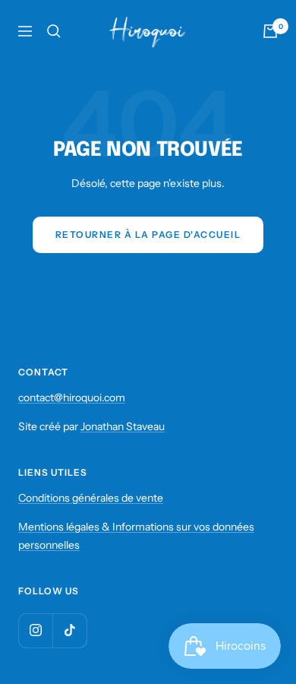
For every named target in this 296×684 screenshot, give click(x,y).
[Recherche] (54, 31)
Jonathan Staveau (122, 426)
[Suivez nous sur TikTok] (69, 630)
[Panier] (270, 31)
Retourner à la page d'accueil (148, 234)
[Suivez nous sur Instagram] (35, 630)
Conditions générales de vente (90, 498)
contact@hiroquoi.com (71, 397)
